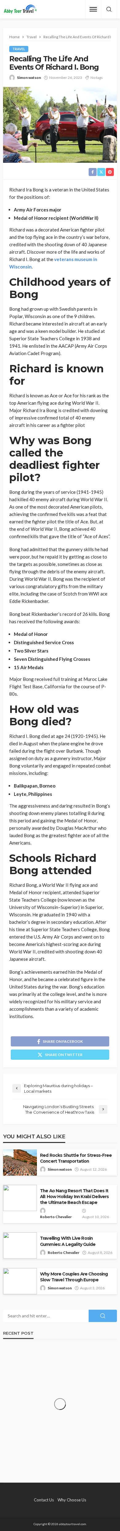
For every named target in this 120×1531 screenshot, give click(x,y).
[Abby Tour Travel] (20, 9)
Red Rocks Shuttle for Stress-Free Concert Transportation (76, 1158)
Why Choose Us (72, 1499)
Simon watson (29, 77)
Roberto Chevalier (56, 1216)
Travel (18, 49)
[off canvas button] (93, 9)
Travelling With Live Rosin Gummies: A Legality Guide (67, 1241)
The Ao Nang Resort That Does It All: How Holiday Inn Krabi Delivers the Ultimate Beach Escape (74, 1196)
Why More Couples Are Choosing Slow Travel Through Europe (74, 1276)
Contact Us (44, 1499)
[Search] (109, 9)
